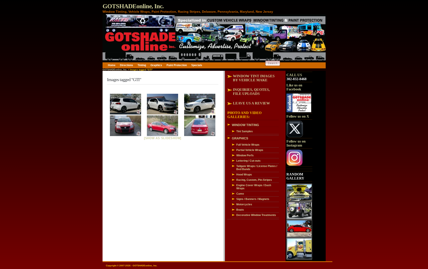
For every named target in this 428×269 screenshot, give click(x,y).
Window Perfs (245, 155)
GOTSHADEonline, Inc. (133, 6)
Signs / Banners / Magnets (252, 199)
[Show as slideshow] (162, 138)
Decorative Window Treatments (256, 215)
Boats (240, 209)
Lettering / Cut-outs (248, 160)
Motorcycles (244, 204)
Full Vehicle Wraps (247, 144)
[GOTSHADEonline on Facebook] (298, 111)
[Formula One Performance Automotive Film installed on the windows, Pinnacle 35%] (125, 104)
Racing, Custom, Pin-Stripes (254, 179)
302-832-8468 (296, 79)
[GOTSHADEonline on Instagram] (294, 164)
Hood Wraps (244, 174)
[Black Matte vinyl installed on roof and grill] (125, 125)
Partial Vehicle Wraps (249, 150)
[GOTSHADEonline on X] (294, 136)
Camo (240, 193)
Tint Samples (244, 131)
